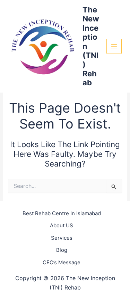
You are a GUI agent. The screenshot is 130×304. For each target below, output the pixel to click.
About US (61, 225)
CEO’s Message (61, 262)
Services (61, 238)
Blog (61, 250)
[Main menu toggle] (114, 46)
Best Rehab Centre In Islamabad (62, 213)
